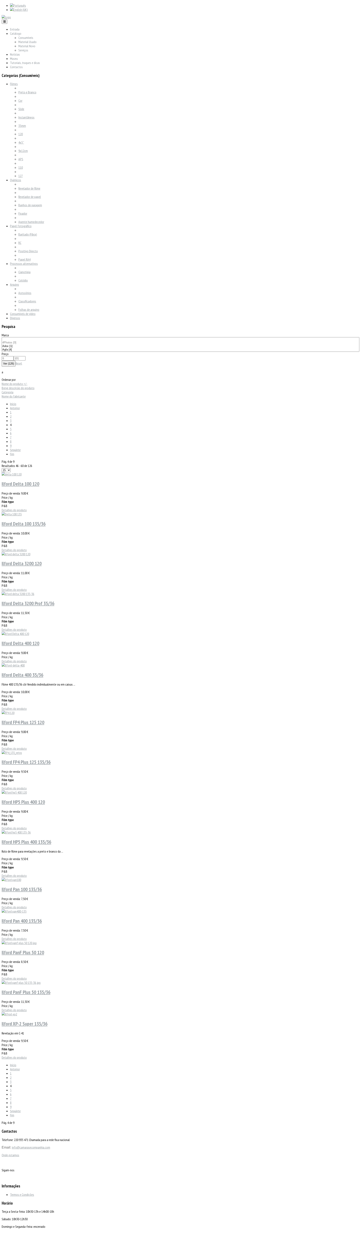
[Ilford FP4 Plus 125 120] (8, 713)
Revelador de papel (29, 197)
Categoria (7, 392)
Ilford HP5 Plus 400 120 (23, 802)
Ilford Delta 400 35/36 (22, 675)
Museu (14, 58)
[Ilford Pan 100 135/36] (11, 880)
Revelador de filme (29, 188)
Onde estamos (10, 1155)
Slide (21, 109)
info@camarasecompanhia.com (31, 1147)
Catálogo (15, 33)
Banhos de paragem (30, 205)
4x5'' (21, 142)
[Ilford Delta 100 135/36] (12, 514)
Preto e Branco (27, 92)
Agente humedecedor (31, 222)
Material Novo (26, 46)
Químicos (15, 180)
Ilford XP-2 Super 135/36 (24, 1023)
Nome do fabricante (14, 396)
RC (19, 243)
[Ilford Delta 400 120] (15, 634)
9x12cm (23, 151)
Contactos (16, 67)
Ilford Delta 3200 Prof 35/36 (28, 603)
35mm (22, 126)
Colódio (23, 280)
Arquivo (14, 284)
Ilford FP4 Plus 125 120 (23, 722)
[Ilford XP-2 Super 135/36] (9, 1014)
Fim (12, 454)
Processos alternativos (24, 263)
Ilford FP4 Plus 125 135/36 (26, 762)
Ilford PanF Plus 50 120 (23, 952)
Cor (20, 100)
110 (20, 167)
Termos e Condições (22, 1194)
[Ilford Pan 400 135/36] (14, 911)
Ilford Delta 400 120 (20, 643)
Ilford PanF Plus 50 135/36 (26, 992)
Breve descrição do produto (18, 388)
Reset (18, 363)
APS (20, 159)
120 (20, 134)
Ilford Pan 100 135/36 (22, 889)
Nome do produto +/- (14, 384)
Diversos (15, 318)
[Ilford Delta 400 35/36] (13, 665)
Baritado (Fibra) (27, 234)
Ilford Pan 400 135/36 (22, 921)
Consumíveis (25, 38)
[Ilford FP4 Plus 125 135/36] (12, 753)
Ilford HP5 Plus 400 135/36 (26, 842)
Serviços (23, 50)
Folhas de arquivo (28, 309)
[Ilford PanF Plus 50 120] (19, 943)
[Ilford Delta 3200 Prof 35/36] (18, 594)
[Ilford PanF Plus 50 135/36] (21, 983)
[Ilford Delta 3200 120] (16, 554)
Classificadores (27, 301)
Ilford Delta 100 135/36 (24, 523)
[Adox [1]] (180, 346)
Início (13, 404)
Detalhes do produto (14, 510)
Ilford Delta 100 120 (20, 484)
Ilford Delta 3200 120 (22, 563)
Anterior (15, 408)
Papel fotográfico (21, 226)
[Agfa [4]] (180, 350)
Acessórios (24, 293)
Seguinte (15, 450)
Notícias (15, 54)
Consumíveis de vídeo (23, 314)
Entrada (14, 29)
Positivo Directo (28, 251)
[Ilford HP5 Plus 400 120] (14, 792)
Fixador (22, 213)
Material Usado (27, 42)
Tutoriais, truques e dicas (25, 63)
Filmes (14, 84)
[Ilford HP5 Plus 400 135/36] (16, 832)
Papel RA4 (24, 259)
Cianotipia (24, 272)
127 (20, 176)
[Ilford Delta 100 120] (12, 474)
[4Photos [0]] (180, 342)
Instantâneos (26, 117)
